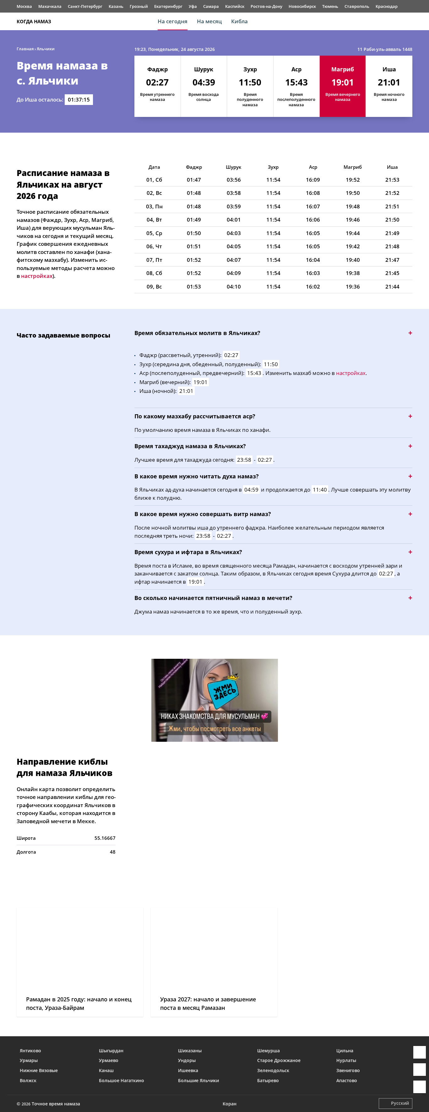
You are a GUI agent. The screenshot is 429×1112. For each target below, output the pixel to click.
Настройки (419, 1087)
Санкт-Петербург (85, 6)
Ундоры (187, 1060)
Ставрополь (357, 6)
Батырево (268, 1080)
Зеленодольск (273, 1070)
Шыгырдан (111, 1051)
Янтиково (30, 1051)
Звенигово (348, 1070)
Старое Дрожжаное (279, 1060)
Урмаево (108, 1060)
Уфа (193, 6)
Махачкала (50, 6)
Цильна (344, 1051)
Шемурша (268, 1051)
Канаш (106, 1070)
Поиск (409, 21)
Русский (400, 1103)
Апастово (346, 1080)
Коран (229, 1104)
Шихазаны (190, 1051)
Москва (24, 6)
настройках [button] (36, 275)
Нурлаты (346, 1060)
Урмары (29, 1060)
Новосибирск (302, 6)
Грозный (139, 6)
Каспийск (234, 6)
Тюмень (330, 6)
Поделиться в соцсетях (419, 1069)
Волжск (28, 1080)
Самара (211, 6)
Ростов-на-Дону (266, 6)
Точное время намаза (56, 1104)
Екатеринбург (168, 6)
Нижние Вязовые (39, 1070)
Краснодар (387, 6)
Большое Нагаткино (121, 1080)
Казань (116, 6)
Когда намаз (34, 21)
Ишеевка (188, 1070)
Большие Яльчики (198, 1080)
